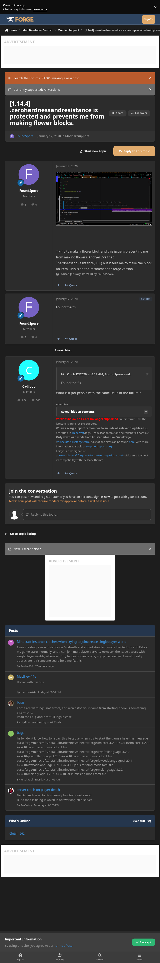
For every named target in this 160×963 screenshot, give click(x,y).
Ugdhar (25, 722)
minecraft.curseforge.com (73, 442)
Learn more (8, 7)
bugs (20, 702)
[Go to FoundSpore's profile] (12, 136)
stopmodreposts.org (99, 446)
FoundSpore (24, 136)
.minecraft (78, 433)
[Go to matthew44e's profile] (11, 677)
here (132, 442)
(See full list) (142, 821)
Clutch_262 (17, 833)
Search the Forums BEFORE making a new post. (47, 78)
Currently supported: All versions (37, 90)
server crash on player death (38, 790)
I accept (145, 942)
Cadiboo (29, 386)
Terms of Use (63, 946)
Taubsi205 (27, 666)
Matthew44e (26, 676)
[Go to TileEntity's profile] (11, 791)
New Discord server (27, 549)
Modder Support (77, 136)
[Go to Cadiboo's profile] (29, 370)
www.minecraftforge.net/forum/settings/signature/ (91, 455)
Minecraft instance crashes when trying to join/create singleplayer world (71, 642)
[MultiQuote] (58, 285)
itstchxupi (27, 779)
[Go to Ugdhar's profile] (11, 703)
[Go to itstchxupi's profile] (11, 734)
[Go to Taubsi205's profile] (11, 643)
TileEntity (26, 805)
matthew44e (28, 692)
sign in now (102, 497)
